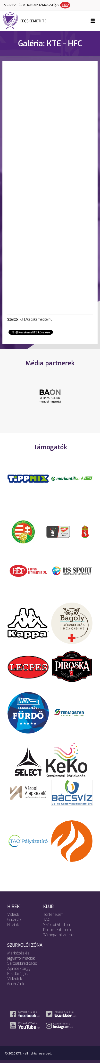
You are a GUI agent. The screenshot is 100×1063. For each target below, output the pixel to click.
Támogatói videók (58, 934)
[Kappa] (28, 623)
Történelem (53, 914)
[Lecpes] (28, 666)
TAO (46, 919)
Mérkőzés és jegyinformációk (21, 956)
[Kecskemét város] (85, 531)
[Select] (28, 759)
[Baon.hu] (50, 395)
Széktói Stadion (56, 924)
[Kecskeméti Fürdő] (28, 712)
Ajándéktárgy (19, 968)
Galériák (14, 919)
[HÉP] (28, 570)
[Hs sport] (71, 570)
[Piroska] (71, 666)
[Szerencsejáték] (28, 478)
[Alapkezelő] (28, 792)
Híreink (13, 924)
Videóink (14, 978)
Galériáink (15, 983)
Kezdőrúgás (17, 973)
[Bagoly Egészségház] (71, 623)
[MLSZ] (23, 531)
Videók (13, 914)
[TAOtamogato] (28, 840)
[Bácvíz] (71, 792)
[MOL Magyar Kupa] (58, 531)
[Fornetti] (71, 840)
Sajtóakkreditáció (22, 963)
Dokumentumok (57, 929)
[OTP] (71, 478)
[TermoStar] (71, 712)
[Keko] (66, 759)
